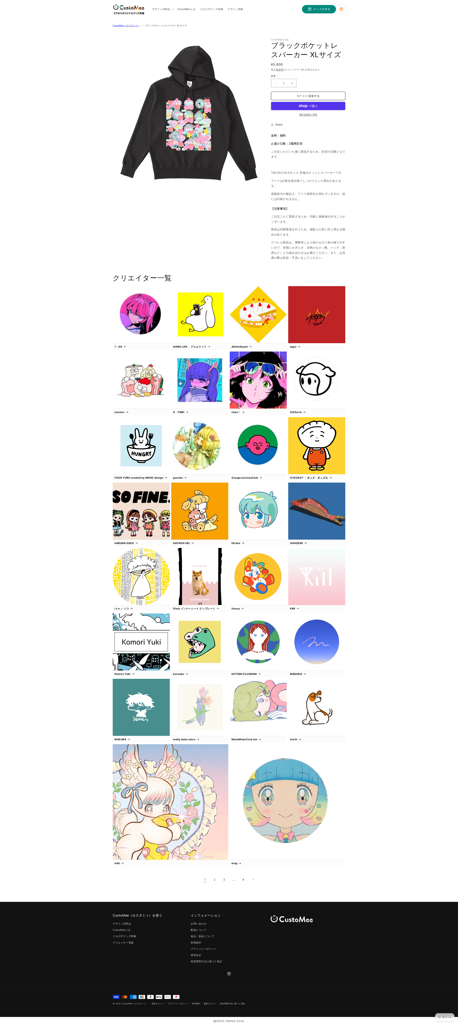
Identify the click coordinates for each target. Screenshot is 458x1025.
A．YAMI (178, 412)
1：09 (118, 346)
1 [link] (205, 879)
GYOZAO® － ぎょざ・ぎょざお (309, 477)
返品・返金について (202, 936)
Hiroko (236, 543)
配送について (198, 929)
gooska (178, 477)
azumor (119, 412)
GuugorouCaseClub (245, 477)
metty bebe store (184, 739)
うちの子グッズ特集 (124, 936)
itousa (236, 608)
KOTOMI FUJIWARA (244, 673)
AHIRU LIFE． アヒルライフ (189, 346)
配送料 (279, 69)
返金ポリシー (158, 1003)
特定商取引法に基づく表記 (206, 961)
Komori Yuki (122, 673)
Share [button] (278, 124)
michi (293, 739)
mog (234, 863)
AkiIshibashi (240, 346)
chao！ (236, 412)
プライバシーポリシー (204, 948)
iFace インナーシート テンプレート (194, 608)
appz (293, 346)
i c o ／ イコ (121, 608)
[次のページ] (253, 880)
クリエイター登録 (123, 942)
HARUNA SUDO (124, 543)
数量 (273, 76)
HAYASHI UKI (181, 543)
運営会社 (196, 955)
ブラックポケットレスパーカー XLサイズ (166, 25)
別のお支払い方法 (308, 114)
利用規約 (196, 942)
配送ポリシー (210, 1003)
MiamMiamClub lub (244, 739)
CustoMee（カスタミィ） (126, 25)
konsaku (178, 673)
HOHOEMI (296, 543)
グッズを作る (321, 9)
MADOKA (296, 673)
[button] (162, 9)
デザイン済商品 (122, 923)
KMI (292, 608)
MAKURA (120, 739)
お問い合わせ (198, 923)
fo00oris (296, 412)
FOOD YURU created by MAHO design (138, 477)
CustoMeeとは (122, 929)
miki (117, 863)
